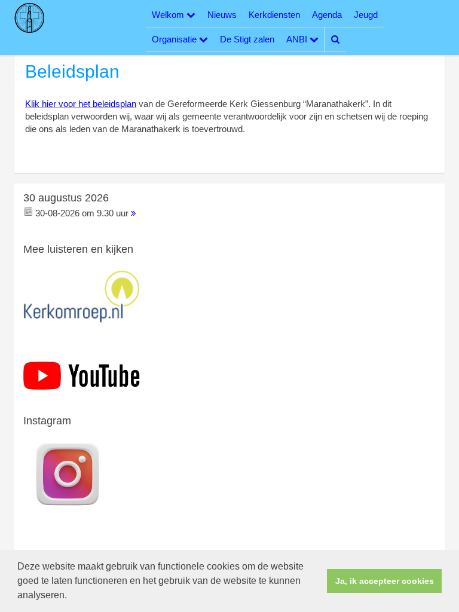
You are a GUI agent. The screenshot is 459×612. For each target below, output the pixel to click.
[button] (71, 596)
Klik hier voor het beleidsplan (80, 104)
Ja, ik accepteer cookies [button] (384, 581)
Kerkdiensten (274, 15)
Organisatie (175, 39)
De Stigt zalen (247, 39)
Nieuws (222, 15)
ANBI (298, 39)
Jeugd (366, 15)
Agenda (327, 15)
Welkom (169, 15)
